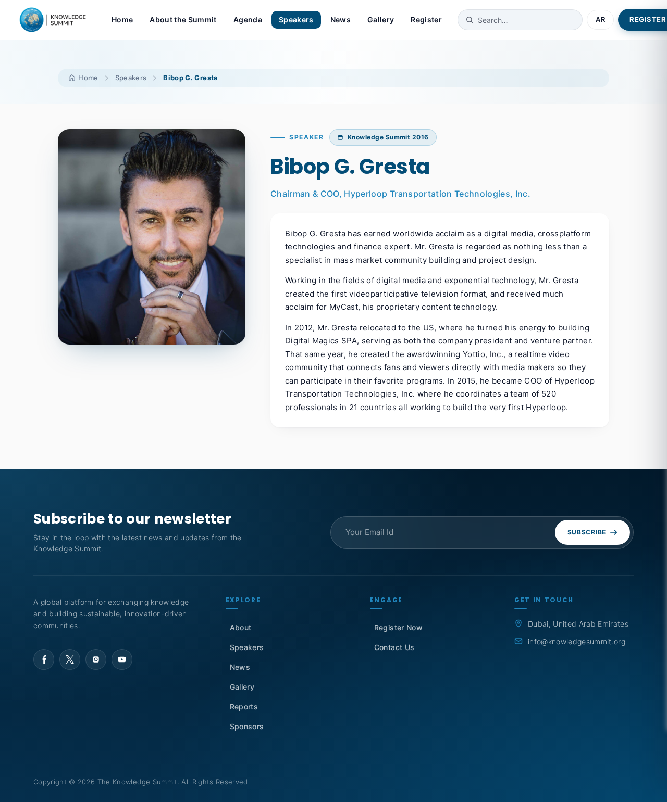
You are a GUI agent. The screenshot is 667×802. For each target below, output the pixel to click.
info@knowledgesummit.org (576, 641)
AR (600, 19)
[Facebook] (43, 659)
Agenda (247, 19)
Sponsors (247, 726)
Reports (244, 706)
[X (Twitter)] (69, 659)
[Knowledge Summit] (54, 19)
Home (122, 19)
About (241, 627)
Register (426, 19)
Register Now (398, 627)
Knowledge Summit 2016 (388, 137)
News (340, 19)
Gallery (380, 19)
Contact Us (394, 647)
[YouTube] (122, 659)
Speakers (296, 19)
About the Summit (183, 19)
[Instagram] (95, 659)
